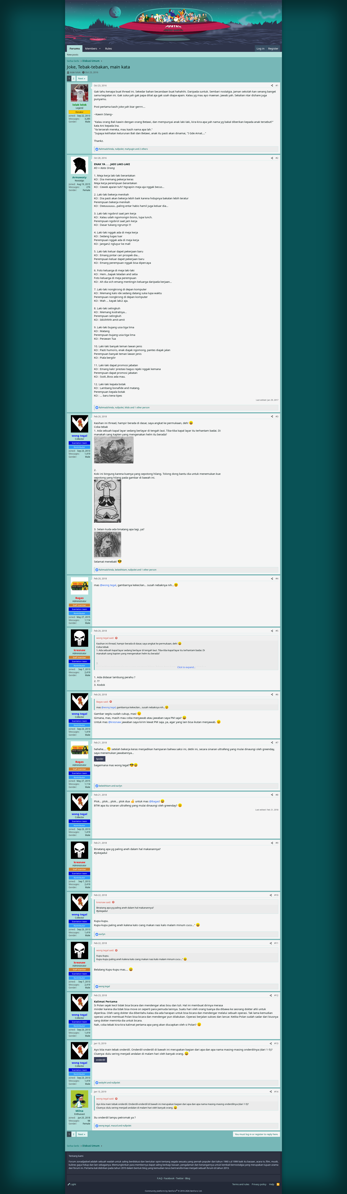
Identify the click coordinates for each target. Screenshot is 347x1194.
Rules (108, 48)
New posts (72, 54)
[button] (99, 48)
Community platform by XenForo (173, 1190)
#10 (276, 895)
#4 (277, 578)
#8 (277, 794)
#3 (277, 416)
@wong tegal (108, 585)
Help (271, 1184)
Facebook (169, 1178)
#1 (277, 85)
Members (91, 48)
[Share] (272, 86)
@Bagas (154, 801)
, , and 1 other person (124, 407)
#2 (277, 158)
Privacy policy (259, 1184)
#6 (277, 694)
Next (80, 78)
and (110, 785)
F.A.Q (159, 1178)
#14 (276, 1091)
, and (115, 1125)
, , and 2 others (123, 149)
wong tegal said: (105, 638)
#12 (276, 995)
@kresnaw (114, 722)
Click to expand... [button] (186, 667)
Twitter (180, 1178)
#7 (277, 742)
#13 (276, 1043)
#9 (277, 842)
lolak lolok (75, 72)
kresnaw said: (103, 902)
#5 (277, 630)
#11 (276, 943)
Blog (187, 1178)
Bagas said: (102, 701)
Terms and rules (240, 1184)
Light (73, 1184)
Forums (75, 48)
